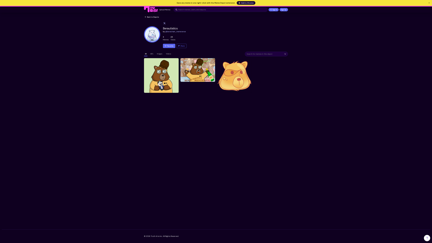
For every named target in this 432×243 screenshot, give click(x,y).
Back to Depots (153, 17)
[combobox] (264, 54)
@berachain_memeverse (175, 31)
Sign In (274, 10)
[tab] (145, 54)
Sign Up (284, 10)
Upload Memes (164, 10)
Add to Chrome (247, 3)
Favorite (170, 46)
